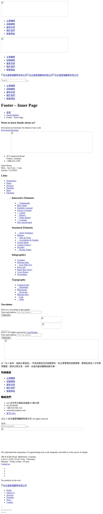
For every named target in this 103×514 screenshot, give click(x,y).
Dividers (20, 247)
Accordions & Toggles (28, 240)
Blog (8, 190)
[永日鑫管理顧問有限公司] (14, 75)
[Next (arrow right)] (5, 512)
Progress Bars (23, 262)
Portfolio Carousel (25, 208)
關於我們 (10, 388)
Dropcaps (23, 292)
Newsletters (22, 274)
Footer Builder (12, 115)
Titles (21, 299)
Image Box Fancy (24, 270)
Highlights (23, 287)
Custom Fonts (23, 285)
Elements (10, 193)
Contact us (5, 464)
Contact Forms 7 (24, 245)
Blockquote (22, 290)
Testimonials (24, 203)
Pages (8, 183)
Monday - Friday (8, 461)
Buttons (20, 235)
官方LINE (11, 413)
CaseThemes (32, 332)
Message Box (23, 294)
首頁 (8, 112)
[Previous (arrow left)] (2, 512)
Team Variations (26, 233)
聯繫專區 (10, 391)
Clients (22, 213)
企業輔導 (10, 378)
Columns (23, 220)
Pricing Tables (25, 250)
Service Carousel (24, 210)
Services (10, 185)
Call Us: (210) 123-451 (11, 459)
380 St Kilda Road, (9, 457)
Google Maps (23, 242)
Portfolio (10, 188)
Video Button (25, 217)
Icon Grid (21, 267)
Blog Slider (22, 205)
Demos (11, 181)
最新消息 (10, 384)
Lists (21, 297)
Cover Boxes (22, 272)
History (22, 215)
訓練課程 (10, 381)
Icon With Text (25, 265)
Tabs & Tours (25, 238)
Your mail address (8, 312)
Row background (24, 222)
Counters (21, 260)
